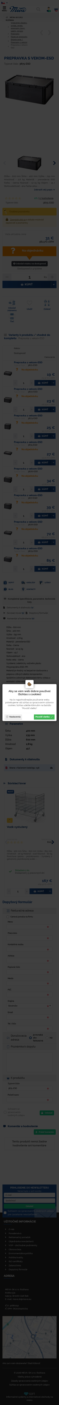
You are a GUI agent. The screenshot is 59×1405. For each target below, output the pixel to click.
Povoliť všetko (42, 716)
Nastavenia (14, 716)
